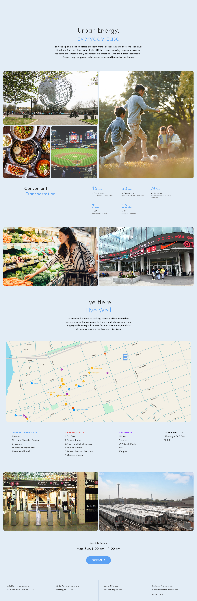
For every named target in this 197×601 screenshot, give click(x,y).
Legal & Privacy (111, 585)
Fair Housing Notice (113, 589)
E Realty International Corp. (165, 589)
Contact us (98, 560)
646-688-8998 (13, 589)
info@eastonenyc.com (18, 585)
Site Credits (157, 594)
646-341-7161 (28, 589)
